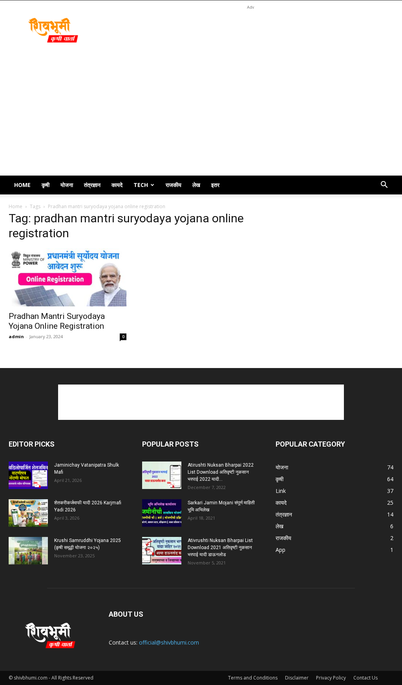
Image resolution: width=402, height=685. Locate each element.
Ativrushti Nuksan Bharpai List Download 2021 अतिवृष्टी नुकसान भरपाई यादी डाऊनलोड (220, 547)
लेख (196, 185)
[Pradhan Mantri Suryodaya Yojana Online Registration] (67, 277)
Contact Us (365, 677)
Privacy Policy (331, 677)
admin (16, 336)
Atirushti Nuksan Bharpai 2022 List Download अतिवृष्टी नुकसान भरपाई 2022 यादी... (221, 472)
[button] (384, 185)
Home (22, 185)
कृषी (45, 185)
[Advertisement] (250, 29)
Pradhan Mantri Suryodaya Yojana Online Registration (57, 321)
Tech (140, 185)
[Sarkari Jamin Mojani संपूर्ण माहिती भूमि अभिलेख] (161, 513)
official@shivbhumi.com (169, 642)
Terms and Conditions (253, 677)
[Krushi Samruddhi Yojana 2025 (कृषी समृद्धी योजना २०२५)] (28, 550)
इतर (215, 185)
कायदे (116, 185)
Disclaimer (297, 677)
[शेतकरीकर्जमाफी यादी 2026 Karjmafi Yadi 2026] (28, 513)
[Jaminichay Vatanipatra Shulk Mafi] (28, 475)
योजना (66, 185)
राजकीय (173, 185)
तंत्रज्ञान (92, 185)
